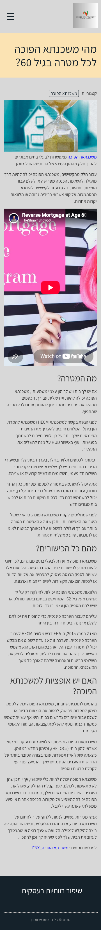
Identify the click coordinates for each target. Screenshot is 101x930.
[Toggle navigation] (11, 16)
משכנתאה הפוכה (82, 157)
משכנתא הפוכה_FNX (50, 848)
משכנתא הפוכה (63, 93)
